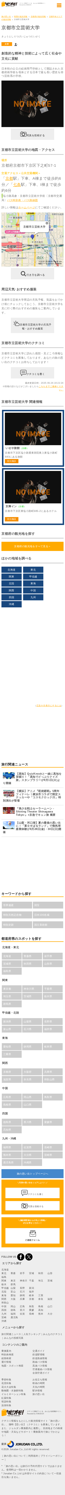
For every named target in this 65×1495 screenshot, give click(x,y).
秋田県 (28, 963)
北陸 (11, 583)
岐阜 (31, 1295)
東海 (33, 583)
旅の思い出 (6, 16)
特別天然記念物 (12, 914)
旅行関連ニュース (11, 1334)
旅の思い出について (15, 1455)
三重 (40, 1295)
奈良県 (28, 1079)
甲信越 (33, 576)
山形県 (48, 963)
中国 (33, 590)
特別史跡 (8, 924)
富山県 (7, 1029)
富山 (13, 1291)
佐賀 (22, 1313)
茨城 (49, 1280)
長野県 (48, 1021)
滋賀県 (7, 1079)
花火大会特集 (8, 1387)
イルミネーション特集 (13, 1394)
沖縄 (11, 604)
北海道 (12, 569)
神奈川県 (29, 988)
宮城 (31, 1273)
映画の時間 (38, 1383)
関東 (11, 576)
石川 (22, 1291)
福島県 (7, 971)
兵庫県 (48, 1071)
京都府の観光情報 (38, 16)
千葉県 (48, 988)
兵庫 (22, 1299)
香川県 (28, 1122)
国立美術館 (40, 924)
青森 (13, 1273)
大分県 (28, 1154)
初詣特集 (6, 1401)
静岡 (22, 1295)
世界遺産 (8, 905)
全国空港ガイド (41, 1373)
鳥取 (31, 1306)
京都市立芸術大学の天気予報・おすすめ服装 (35, 326)
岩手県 (48, 956)
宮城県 (7, 963)
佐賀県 (28, 1147)
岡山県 (28, 1097)
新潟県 (7, 1021)
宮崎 (3, 1317)
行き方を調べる (36, 274)
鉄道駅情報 (38, 1354)
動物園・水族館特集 (12, 1390)
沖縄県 (28, 1162)
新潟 (31, 1288)
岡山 (13, 1306)
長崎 (31, 1313)
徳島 (13, 1310)
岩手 (22, 1273)
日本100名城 (41, 914)
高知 (40, 1310)
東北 (33, 569)
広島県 (7, 1097)
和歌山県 (49, 1079)
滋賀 (49, 1299)
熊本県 (7, 1154)
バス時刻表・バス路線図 (22, 200)
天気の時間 (38, 1387)
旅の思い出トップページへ (32, 1173)
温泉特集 (6, 1405)
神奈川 (23, 1280)
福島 (3, 1277)
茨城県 (28, 996)
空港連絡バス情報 (42, 1369)
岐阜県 (48, 1046)
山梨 (13, 1288)
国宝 (37, 905)
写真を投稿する (36, 135)
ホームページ (26, 207)
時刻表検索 (7, 1354)
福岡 (13, 1313)
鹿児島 (14, 1317)
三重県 (7, 1054)
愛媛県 (48, 1122)
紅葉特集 (6, 1398)
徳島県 (7, 1122)
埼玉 (40, 1280)
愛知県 (7, 1046)
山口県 (28, 1104)
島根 (40, 1306)
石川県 (28, 1029)
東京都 (7, 988)
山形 (49, 1273)
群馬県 (7, 1003)
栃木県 (48, 996)
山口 (49, 1306)
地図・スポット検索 (12, 1365)
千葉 (31, 1280)
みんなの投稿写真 (13, 1338)
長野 (22, 1288)
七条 (17, 184)
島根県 (7, 1104)
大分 (49, 1313)
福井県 (48, 1029)
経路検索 (6, 1358)
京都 (9, 178)
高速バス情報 (39, 1365)
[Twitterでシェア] (28, 1256)
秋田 (40, 1273)
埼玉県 (7, 996)
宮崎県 (48, 1154)
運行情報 (6, 1362)
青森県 (28, 956)
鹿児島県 (8, 1162)
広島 (22, 1306)
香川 (22, 1310)
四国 (11, 597)
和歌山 (5, 1302)
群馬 (13, 1284)
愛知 (13, 1295)
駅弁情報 (37, 1390)
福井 (31, 1291)
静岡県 (28, 1046)
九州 (33, 597)
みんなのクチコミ (52, 1334)
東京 (13, 1280)
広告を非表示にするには (48, 705)
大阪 (13, 1299)
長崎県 (48, 1147)
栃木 (3, 1284)
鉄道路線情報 (39, 1358)
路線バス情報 (39, 1362)
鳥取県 (48, 1097)
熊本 (40, 1313)
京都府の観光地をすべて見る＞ (32, 546)
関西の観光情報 (20, 16)
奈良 (40, 1299)
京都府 (7, 1071)
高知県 (7, 1129)
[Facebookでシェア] (20, 1256)
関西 (11, 590)
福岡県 (7, 1147)
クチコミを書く (36, 374)
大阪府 (28, 1071)
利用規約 (33, 1455)
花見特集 (6, 1383)
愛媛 (31, 1310)
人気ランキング (32, 1334)
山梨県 (28, 1021)
